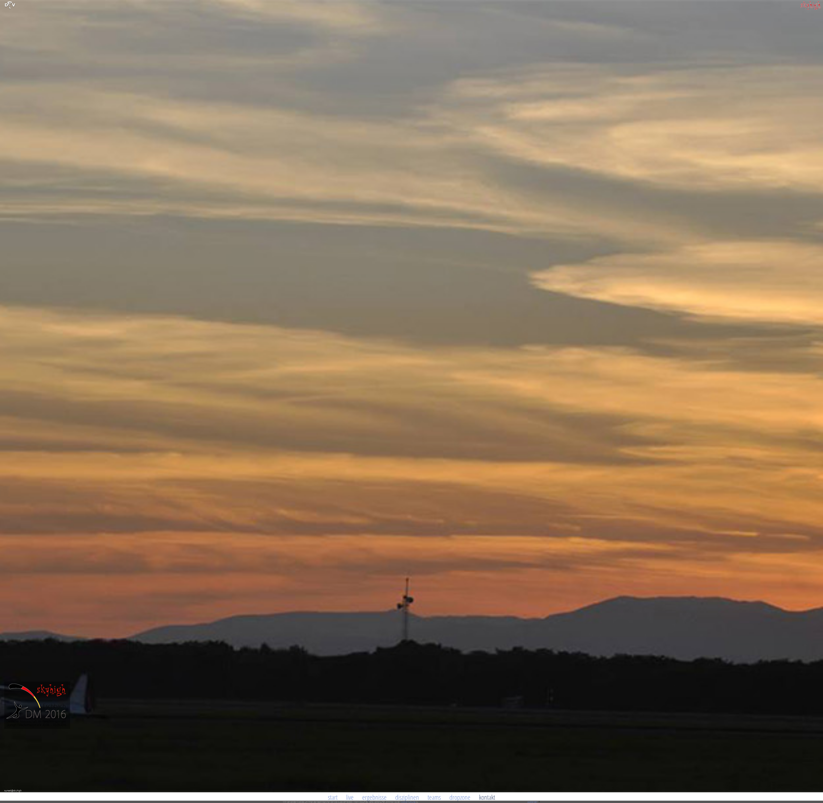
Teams (434, 797)
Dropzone (459, 797)
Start (333, 797)
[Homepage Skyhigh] (810, 9)
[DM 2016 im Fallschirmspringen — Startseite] (35, 728)
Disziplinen (407, 797)
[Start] (10, 9)
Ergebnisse (374, 797)
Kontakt (487, 797)
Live (350, 797)
